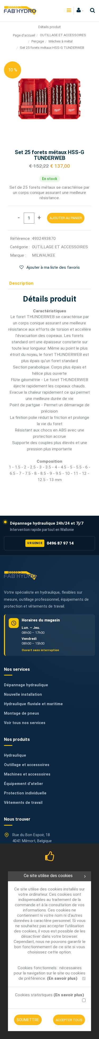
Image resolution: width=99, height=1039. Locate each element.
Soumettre (28, 1020)
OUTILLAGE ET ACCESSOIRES (63, 35)
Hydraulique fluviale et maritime (33, 704)
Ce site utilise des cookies (48, 875)
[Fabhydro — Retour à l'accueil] (20, 575)
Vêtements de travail (23, 802)
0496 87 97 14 (50, 543)
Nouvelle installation (23, 694)
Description (21, 283)
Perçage (37, 41)
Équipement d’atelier (23, 784)
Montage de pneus (21, 713)
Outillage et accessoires (26, 765)
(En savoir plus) (62, 978)
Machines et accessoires (27, 774)
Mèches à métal (61, 41)
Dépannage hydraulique (26, 685)
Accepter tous (69, 1020)
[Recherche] (91, 10)
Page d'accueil (24, 35)
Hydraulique (15, 755)
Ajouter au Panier (66, 218)
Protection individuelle (25, 793)
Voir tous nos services (24, 723)
